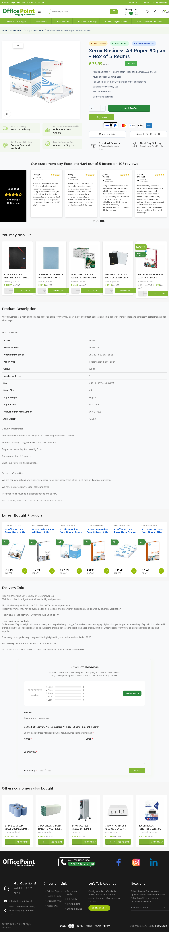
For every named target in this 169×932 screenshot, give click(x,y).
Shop (146, 2)
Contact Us (98, 908)
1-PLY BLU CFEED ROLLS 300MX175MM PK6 (16, 827)
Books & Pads (54, 895)
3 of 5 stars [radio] (45, 770)
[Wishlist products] (147, 11)
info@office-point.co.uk (20, 901)
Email (89, 738)
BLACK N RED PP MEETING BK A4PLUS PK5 (15, 276)
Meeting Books (11, 281)
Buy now (101, 117)
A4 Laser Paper (78, 281)
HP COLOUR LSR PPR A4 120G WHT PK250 (151, 276)
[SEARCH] (114, 11)
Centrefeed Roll (12, 832)
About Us (133, 2)
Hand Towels (44, 832)
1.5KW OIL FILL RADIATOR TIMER (81, 827)
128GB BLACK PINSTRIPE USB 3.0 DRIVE (149, 827)
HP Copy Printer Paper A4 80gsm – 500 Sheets (43, 531)
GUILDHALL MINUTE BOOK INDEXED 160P (116, 276)
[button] (25, 290)
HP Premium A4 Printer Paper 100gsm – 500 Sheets (98, 531)
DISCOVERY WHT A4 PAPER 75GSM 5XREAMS (83, 276)
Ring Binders (73, 903)
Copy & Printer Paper (35, 30)
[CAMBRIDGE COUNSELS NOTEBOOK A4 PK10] (51, 257)
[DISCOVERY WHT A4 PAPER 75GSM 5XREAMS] (84, 257)
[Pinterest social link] (151, 134)
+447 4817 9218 (81, 863)
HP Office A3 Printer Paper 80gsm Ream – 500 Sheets (124, 531)
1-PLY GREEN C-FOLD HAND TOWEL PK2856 (50, 827)
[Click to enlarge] (7, 113)
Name (28, 738)
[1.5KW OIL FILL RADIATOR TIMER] (84, 810)
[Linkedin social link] (155, 134)
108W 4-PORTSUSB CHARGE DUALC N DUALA (115, 827)
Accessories (111, 832)
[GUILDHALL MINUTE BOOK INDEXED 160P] (118, 257)
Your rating (30, 770)
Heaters (76, 832)
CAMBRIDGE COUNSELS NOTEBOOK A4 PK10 (50, 276)
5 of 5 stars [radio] (50, 770)
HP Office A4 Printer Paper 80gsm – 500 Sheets (14, 531)
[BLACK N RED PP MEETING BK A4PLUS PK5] (17, 257)
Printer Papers (16, 30)
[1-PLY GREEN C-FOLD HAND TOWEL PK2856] (51, 810)
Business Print (54, 900)
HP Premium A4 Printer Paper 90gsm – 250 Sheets (152, 531)
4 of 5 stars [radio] (48, 770)
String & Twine (74, 908)
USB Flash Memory (148, 832)
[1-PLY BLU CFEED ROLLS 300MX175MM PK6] (17, 810)
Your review (31, 751)
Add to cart (131, 108)
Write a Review (132, 693)
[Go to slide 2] (97, 221)
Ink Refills (72, 899)
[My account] (155, 11)
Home (4, 30)
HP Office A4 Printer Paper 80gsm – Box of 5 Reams (70, 531)
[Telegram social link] (159, 134)
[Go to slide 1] (94, 221)
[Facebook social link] (143, 134)
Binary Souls (160, 925)
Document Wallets (72, 893)
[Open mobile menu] (39, 11)
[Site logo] (18, 11)
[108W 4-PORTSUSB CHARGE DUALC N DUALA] (118, 810)
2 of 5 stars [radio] (43, 770)
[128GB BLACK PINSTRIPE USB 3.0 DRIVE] (151, 810)
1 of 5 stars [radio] (41, 770)
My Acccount (161, 2)
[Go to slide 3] (102, 221)
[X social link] (147, 134)
